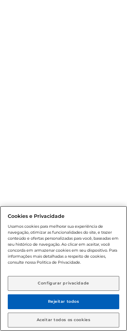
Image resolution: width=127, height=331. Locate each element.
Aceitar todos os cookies (64, 319)
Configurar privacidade (63, 283)
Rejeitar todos (63, 301)
